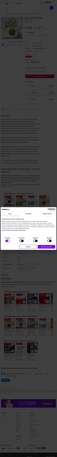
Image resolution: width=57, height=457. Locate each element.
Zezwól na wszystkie (46, 246)
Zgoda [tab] (10, 213)
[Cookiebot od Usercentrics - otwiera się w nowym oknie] (48, 209)
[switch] (21, 241)
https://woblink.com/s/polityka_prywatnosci (14, 230)
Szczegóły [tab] (28, 213)
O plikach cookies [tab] (47, 213)
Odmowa (28, 246)
